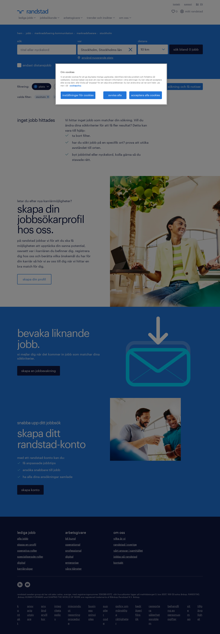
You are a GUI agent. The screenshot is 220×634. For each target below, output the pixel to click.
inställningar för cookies (78, 95)
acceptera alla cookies (145, 95)
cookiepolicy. (75, 85)
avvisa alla (115, 95)
